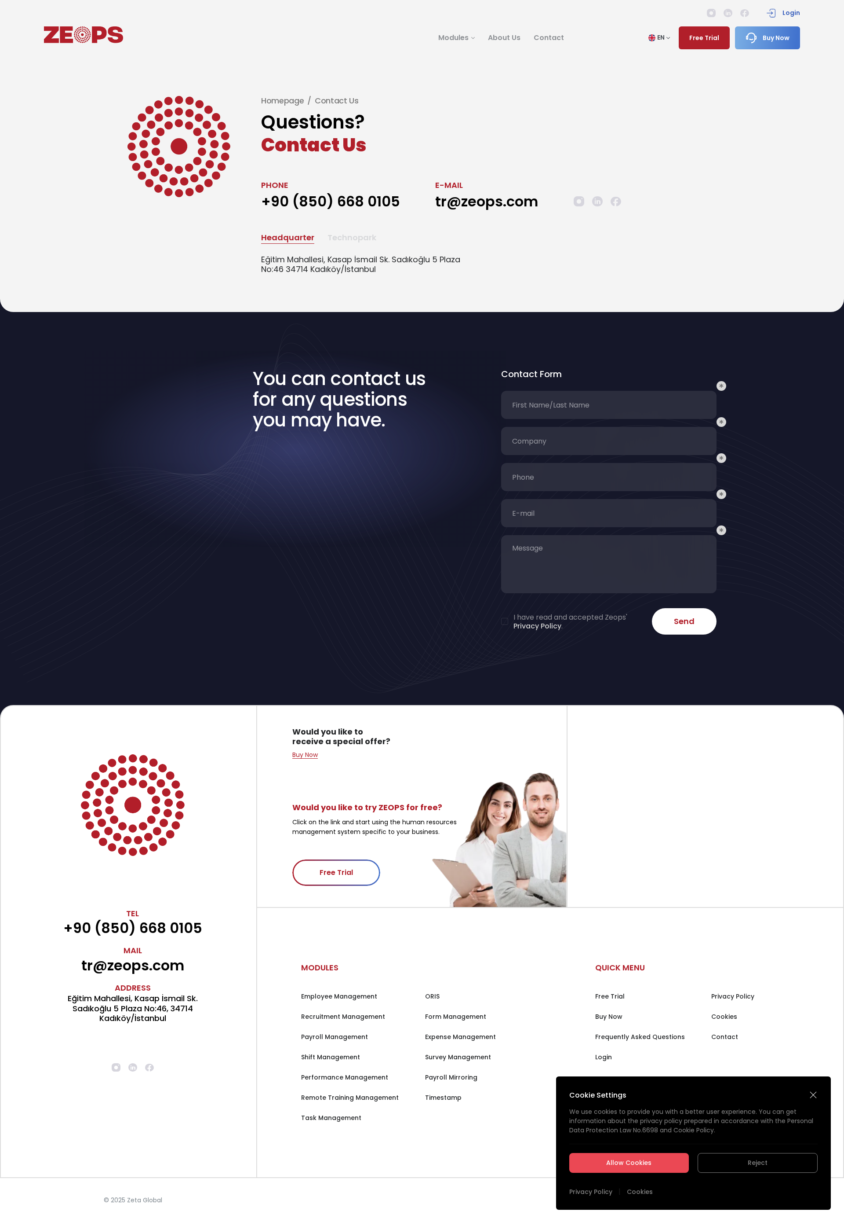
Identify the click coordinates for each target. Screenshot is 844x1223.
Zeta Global (144, 1200)
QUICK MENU (620, 967)
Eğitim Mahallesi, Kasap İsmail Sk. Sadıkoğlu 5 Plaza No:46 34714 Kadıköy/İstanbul (360, 265)
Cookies (640, 1192)
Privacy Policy (590, 1192)
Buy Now (305, 755)
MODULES (319, 967)
